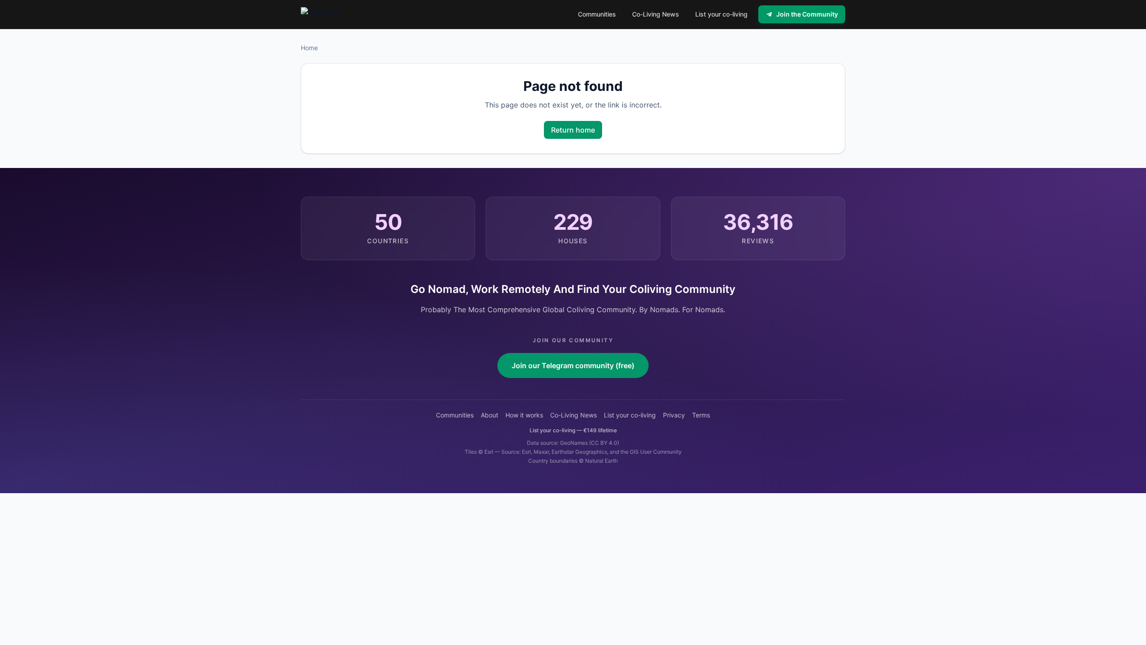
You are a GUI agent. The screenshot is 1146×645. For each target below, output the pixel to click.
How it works (524, 415)
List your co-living (630, 415)
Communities (455, 415)
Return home (573, 129)
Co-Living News (573, 415)
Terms (701, 415)
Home (309, 48)
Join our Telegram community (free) (573, 365)
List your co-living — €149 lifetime (573, 430)
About (489, 415)
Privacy (674, 415)
